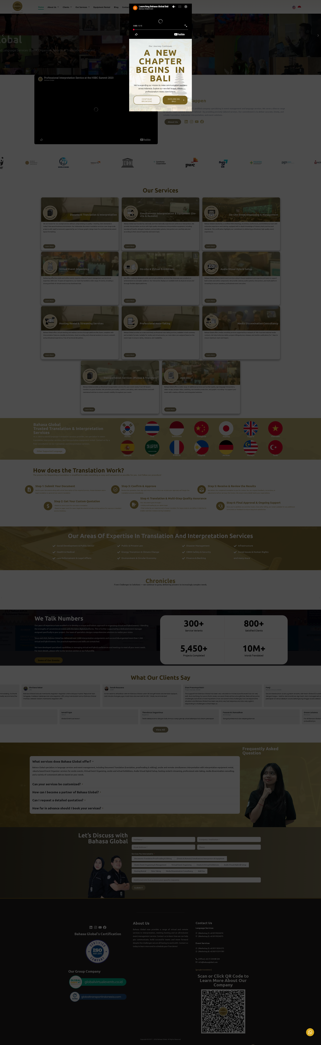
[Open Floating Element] (310, 1032)
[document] (160, 522)
